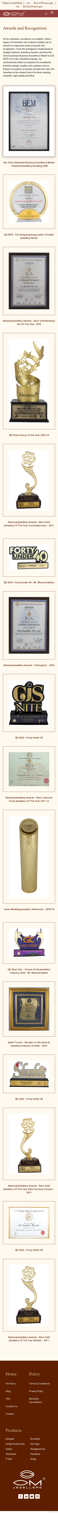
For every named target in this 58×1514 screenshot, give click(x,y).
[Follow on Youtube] (32, 1496)
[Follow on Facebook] (20, 1496)
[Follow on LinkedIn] (26, 1496)
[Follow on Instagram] (37, 1496)
